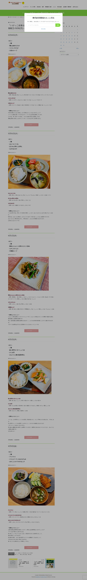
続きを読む (43, 28)
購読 (58, 25)
